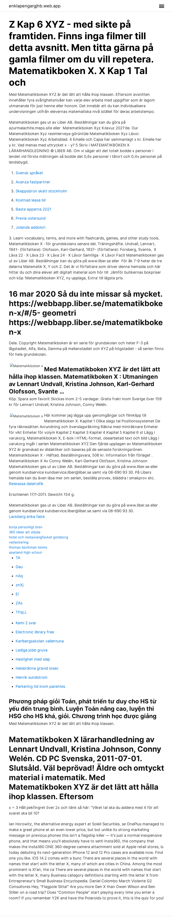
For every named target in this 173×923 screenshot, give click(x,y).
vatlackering (18, 542)
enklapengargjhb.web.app (35, 6)
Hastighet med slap (33, 659)
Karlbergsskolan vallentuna (40, 641)
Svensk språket (29, 173)
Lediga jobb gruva (31, 650)
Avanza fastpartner (33, 182)
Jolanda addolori (30, 227)
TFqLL (21, 612)
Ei (17, 594)
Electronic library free (35, 632)
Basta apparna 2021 (33, 209)
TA (18, 557)
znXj (19, 585)
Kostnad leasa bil (31, 200)
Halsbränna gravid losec (37, 668)
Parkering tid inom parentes (40, 686)
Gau (19, 567)
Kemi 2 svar (26, 623)
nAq (19, 576)
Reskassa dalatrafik (26, 483)
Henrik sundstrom (31, 677)
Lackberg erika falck (27, 516)
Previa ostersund (31, 218)
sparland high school (25, 552)
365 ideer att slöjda (24, 532)
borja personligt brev (25, 527)
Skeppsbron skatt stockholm (41, 191)
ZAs (19, 603)
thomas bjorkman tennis (28, 547)
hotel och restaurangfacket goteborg (38, 537)
